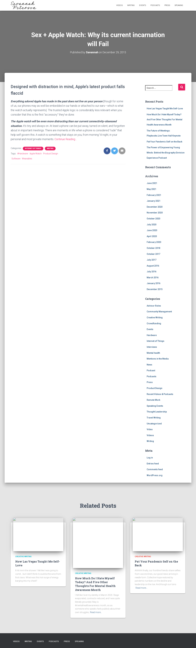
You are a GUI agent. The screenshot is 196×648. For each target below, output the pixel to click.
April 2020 (152, 236)
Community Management (159, 311)
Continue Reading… (66, 139)
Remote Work (153, 400)
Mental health (153, 353)
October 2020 (153, 218)
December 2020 (154, 207)
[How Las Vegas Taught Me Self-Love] (38, 534)
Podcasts (155, 5)
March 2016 (152, 277)
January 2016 (153, 283)
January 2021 (153, 201)
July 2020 (151, 224)
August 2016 (153, 266)
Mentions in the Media (158, 359)
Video (150, 429)
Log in (150, 457)
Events (142, 5)
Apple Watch (36, 153)
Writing (131, 5)
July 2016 (151, 271)
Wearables (27, 158)
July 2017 (151, 260)
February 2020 (154, 242)
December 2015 (154, 289)
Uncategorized (154, 423)
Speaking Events (155, 406)
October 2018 (153, 248)
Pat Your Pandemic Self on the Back (164, 141)
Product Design (50, 153)
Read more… (96, 612)
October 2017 (153, 254)
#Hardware (22, 153)
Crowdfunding (154, 323)
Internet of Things (33, 148)
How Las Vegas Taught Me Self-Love (165, 108)
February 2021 (154, 195)
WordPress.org (154, 475)
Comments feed (155, 469)
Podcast (151, 370)
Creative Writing (155, 317)
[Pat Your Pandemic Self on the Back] (157, 534)
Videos (119, 5)
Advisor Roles (154, 306)
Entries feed (153, 463)
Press (167, 5)
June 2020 (152, 230)
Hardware (152, 335)
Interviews (152, 347)
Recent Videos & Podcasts (160, 394)
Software (15, 158)
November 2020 (155, 212)
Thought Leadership (157, 411)
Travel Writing (154, 417)
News (149, 364)
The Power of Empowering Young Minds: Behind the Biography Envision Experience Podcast (166, 152)
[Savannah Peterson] (23, 5)
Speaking (179, 5)
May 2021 (151, 189)
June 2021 (152, 183)
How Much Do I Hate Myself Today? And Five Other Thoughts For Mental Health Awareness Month (164, 119)
